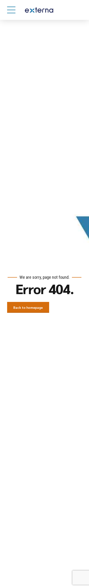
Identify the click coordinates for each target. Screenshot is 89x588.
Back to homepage (28, 307)
